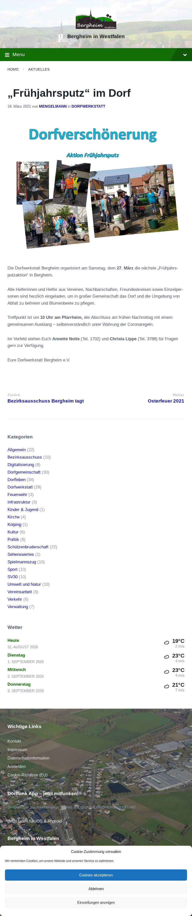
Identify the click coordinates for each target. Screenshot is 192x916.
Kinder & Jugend (23, 509)
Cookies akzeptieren (96, 875)
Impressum (17, 750)
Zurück (14, 395)
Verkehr (15, 599)
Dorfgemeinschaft (24, 472)
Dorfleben (17, 479)
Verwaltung (18, 606)
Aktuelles (39, 69)
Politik (13, 539)
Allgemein (17, 449)
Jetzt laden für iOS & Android (35, 821)
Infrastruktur (19, 502)
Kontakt (14, 741)
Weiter (178, 395)
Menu (18, 54)
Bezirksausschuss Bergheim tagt (46, 401)
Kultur (13, 532)
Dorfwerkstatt (88, 106)
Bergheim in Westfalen (96, 36)
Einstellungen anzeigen (96, 902)
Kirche (14, 517)
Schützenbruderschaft (28, 547)
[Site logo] (96, 27)
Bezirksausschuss (25, 457)
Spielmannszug (22, 562)
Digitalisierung (21, 464)
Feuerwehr (17, 494)
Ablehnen (96, 889)
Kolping (14, 524)
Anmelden (17, 766)
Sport (13, 569)
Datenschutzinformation (29, 758)
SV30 (13, 577)
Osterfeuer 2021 (166, 401)
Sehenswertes (21, 554)
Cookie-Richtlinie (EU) (28, 775)
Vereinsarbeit (20, 591)
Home (13, 69)
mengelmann (53, 106)
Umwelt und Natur (24, 584)
